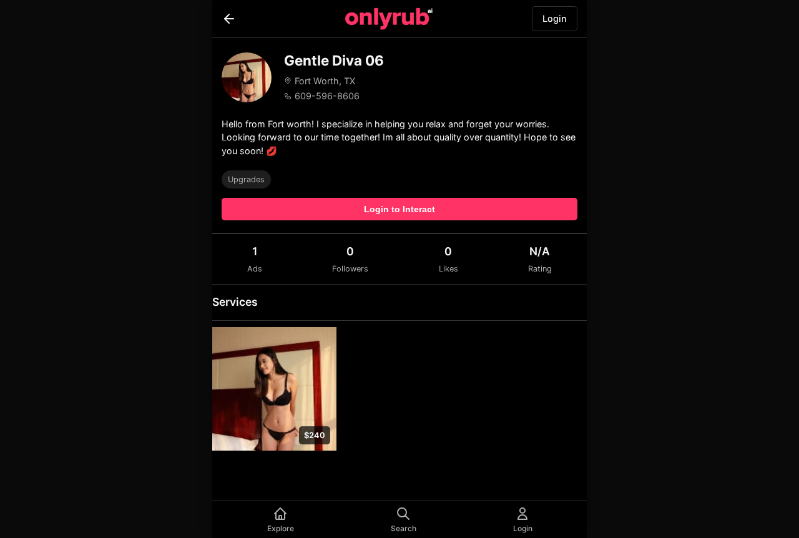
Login (554, 18)
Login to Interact (399, 209)
